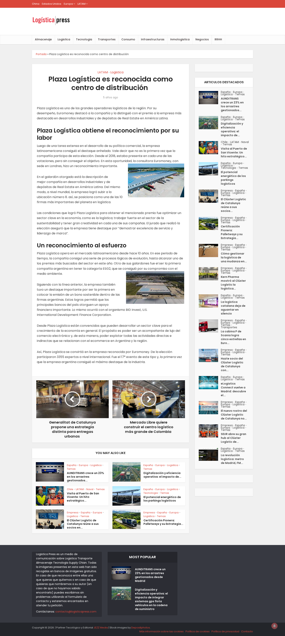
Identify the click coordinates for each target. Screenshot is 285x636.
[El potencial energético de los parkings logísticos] (210, 168)
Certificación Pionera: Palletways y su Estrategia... (163, 522)
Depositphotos (140, 627)
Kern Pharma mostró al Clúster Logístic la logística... (233, 282)
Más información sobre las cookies (161, 631)
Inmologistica (180, 39)
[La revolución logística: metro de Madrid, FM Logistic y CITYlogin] (210, 454)
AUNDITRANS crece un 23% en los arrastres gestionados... (85, 476)
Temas (71, 469)
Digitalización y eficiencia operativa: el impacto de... (162, 475)
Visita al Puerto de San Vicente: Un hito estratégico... (83, 497)
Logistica (64, 39)
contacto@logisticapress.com (75, 611)
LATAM (82, 4)
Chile (70, 489)
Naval (89, 489)
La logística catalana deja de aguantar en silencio (233, 307)
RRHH (218, 39)
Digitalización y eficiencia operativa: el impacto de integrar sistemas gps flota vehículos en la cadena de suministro (151, 599)
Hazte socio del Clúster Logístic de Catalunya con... (232, 364)
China (35, 4)
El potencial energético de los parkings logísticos (162, 499)
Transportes (107, 39)
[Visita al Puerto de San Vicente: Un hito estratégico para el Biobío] (210, 147)
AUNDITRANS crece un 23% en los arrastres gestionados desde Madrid (150, 575)
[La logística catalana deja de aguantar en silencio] (210, 301)
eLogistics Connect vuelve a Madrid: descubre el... (233, 389)
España (71, 465)
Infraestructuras (152, 39)
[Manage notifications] (274, 626)
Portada (41, 54)
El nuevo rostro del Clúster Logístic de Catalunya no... (234, 414)
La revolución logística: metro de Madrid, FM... (232, 459)
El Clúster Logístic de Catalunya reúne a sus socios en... (83, 524)
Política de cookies (198, 631)
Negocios (202, 39)
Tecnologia (84, 39)
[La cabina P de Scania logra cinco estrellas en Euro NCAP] (210, 326)
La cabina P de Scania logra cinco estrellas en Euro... (233, 337)
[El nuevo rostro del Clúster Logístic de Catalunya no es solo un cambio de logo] (210, 407)
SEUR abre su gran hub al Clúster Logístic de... (233, 438)
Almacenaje (43, 39)
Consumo (128, 39)
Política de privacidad (225, 631)
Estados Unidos (51, 4)
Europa (68, 4)
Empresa (72, 512)
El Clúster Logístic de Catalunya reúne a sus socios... (233, 205)
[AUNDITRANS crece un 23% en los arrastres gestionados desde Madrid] (210, 97)
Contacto (247, 631)
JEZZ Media (101, 627)
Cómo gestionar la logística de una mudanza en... (234, 257)
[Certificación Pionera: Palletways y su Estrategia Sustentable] (210, 223)
